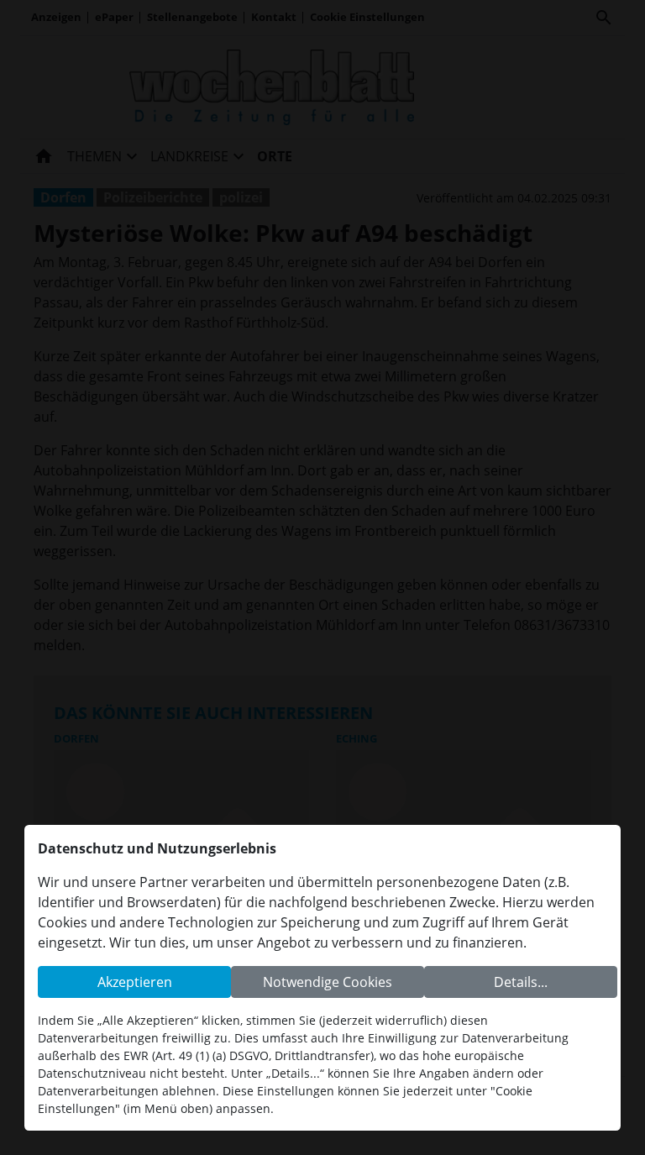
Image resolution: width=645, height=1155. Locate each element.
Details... (521, 982)
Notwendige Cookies (327, 982)
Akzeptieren (134, 982)
